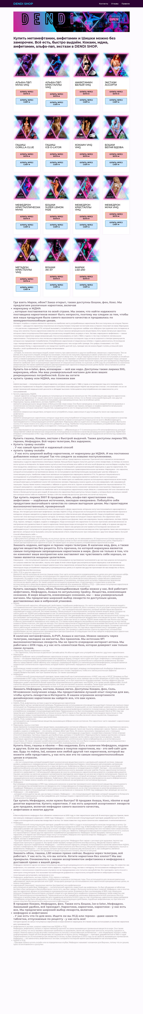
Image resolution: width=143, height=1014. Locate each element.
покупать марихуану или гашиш (27, 537)
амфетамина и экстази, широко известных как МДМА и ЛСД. (40, 927)
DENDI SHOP (23, 3)
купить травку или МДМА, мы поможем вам (44, 378)
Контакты (103, 4)
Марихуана (18, 416)
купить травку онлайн (28, 450)
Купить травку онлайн (29, 444)
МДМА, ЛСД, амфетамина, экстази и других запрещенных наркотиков (44, 703)
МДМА (16, 428)
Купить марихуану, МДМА (24, 394)
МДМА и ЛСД (19, 940)
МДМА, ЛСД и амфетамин (24, 719)
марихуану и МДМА (27, 308)
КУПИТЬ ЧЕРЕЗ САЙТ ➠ (26, 101)
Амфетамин (18, 760)
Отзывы (114, 4)
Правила (126, 4)
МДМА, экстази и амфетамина (26, 839)
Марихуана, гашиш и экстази (26, 725)
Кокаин (16, 410)
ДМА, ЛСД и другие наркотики (27, 572)
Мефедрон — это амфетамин (26, 792)
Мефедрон (18, 674)
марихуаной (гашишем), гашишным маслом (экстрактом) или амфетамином (47, 885)
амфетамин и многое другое (33, 809)
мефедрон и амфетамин (30, 912)
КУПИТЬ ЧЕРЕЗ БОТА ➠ (26, 93)
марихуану (18, 351)
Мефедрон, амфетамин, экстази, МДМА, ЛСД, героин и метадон (41, 877)
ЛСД (15, 667)
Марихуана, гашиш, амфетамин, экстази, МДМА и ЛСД (37, 402)
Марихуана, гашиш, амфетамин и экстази (31, 651)
